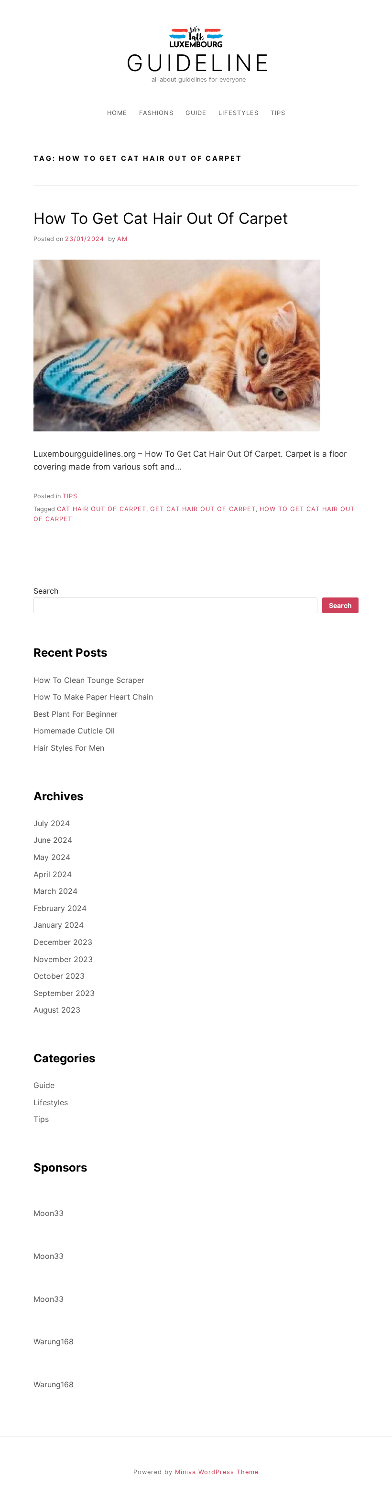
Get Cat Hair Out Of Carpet (203, 509)
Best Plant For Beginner (75, 714)
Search (45, 591)
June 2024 (52, 840)
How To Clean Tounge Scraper (88, 680)
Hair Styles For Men (68, 748)
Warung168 (53, 1341)
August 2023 (56, 1010)
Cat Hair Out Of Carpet (101, 509)
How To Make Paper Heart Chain (93, 697)
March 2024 (55, 891)
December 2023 (62, 942)
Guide (196, 112)
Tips (278, 112)
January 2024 (58, 925)
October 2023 (59, 976)
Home (117, 112)
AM (122, 238)
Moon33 (48, 1213)
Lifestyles (238, 112)
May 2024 (51, 857)
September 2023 (64, 993)
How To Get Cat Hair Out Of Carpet (160, 218)
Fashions (156, 112)
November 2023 (63, 959)
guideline (198, 63)
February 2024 (60, 908)
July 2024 (51, 823)
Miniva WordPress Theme (217, 1472)
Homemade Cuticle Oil (74, 730)
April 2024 (52, 874)
